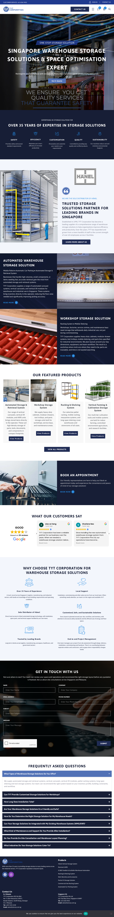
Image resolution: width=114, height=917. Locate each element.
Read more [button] (43, 543)
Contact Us (80, 9)
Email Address (8, 697)
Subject (6, 709)
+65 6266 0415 (22, 2)
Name (5, 685)
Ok (86, 913)
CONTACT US (106, 2)
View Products (16, 439)
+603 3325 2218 (11, 905)
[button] (4, 410)
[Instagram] (11, 874)
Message (6, 720)
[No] (111, 913)
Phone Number (64, 697)
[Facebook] (5, 874)
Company (62, 685)
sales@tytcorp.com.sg (14, 907)
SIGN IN (94, 2)
